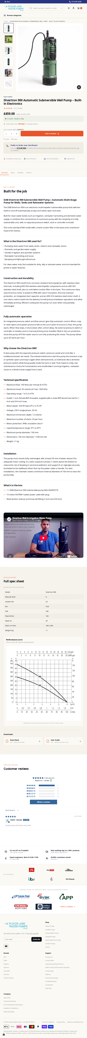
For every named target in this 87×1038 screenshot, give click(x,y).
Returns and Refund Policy (75, 1022)
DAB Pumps (8, 97)
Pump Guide (49, 971)
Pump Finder (49, 960)
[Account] (73, 8)
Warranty (48, 988)
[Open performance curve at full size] (43, 683)
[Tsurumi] (20, 896)
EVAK (5, 960)
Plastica (6, 964)
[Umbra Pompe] (43, 906)
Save (7, 139)
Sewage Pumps (50, 937)
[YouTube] (6, 946)
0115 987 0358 (21, 148)
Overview (4, 173)
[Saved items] (69, 8)
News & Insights (9, 1012)
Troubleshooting (50, 981)
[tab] (9, 28)
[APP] (66, 896)
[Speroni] (21, 906)
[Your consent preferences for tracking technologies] (4, 1034)
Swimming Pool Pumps (53, 940)
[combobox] (46, 8)
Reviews (20, 173)
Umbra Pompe (8, 978)
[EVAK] (43, 896)
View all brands (66, 907)
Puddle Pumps (50, 930)
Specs (13, 173)
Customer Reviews (10, 1001)
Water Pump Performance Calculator (57, 967)
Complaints (49, 985)
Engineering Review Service (54, 964)
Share (15, 139)
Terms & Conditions (48, 1022)
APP (5, 957)
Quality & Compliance (11, 1008)
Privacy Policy (61, 1022)
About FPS (7, 998)
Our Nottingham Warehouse (13, 1005)
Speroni (6, 967)
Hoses (47, 947)
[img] (10, 816)
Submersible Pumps (52, 933)
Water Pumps (49, 926)
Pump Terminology (51, 978)
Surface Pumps (50, 944)
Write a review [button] (43, 802)
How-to (28, 173)
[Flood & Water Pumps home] (14, 8)
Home (6, 21)
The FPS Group (32, 933)
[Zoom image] (79, 87)
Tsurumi (6, 974)
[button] (31, 785)
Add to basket (50, 133)
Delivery (48, 974)
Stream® (7, 971)
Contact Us (49, 957)
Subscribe (36, 939)
